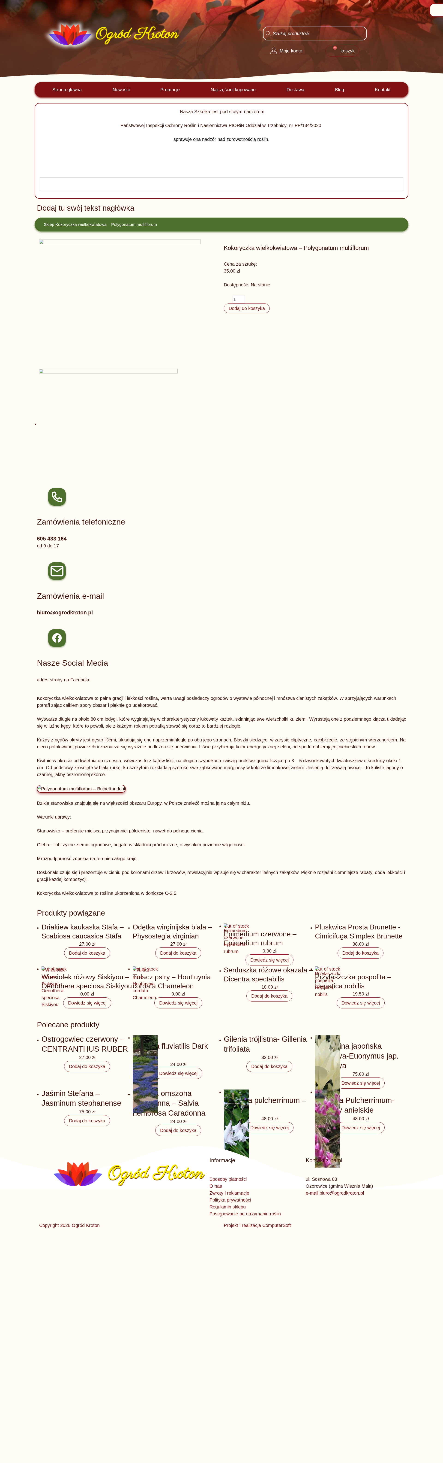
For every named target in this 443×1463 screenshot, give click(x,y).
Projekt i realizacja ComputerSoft (257, 1225)
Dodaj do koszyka (247, 308)
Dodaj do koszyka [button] (87, 953)
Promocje (170, 89)
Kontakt (383, 89)
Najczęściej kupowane (233, 89)
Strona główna (67, 89)
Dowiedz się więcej (269, 959)
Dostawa (295, 89)
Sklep (49, 224)
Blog (339, 89)
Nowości (121, 89)
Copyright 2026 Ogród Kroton (69, 1225)
